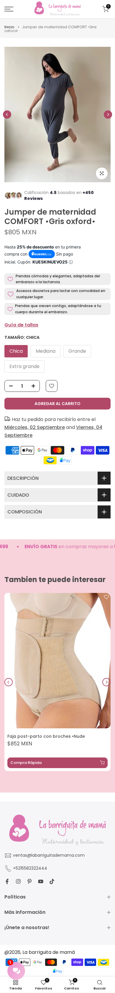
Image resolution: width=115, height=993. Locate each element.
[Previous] (7, 114)
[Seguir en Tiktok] (52, 881)
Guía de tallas (21, 324)
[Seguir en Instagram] (18, 881)
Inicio (9, 27)
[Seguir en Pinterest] (29, 881)
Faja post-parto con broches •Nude (46, 736)
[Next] (108, 114)
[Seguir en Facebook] (7, 881)
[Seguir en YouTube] (40, 881)
